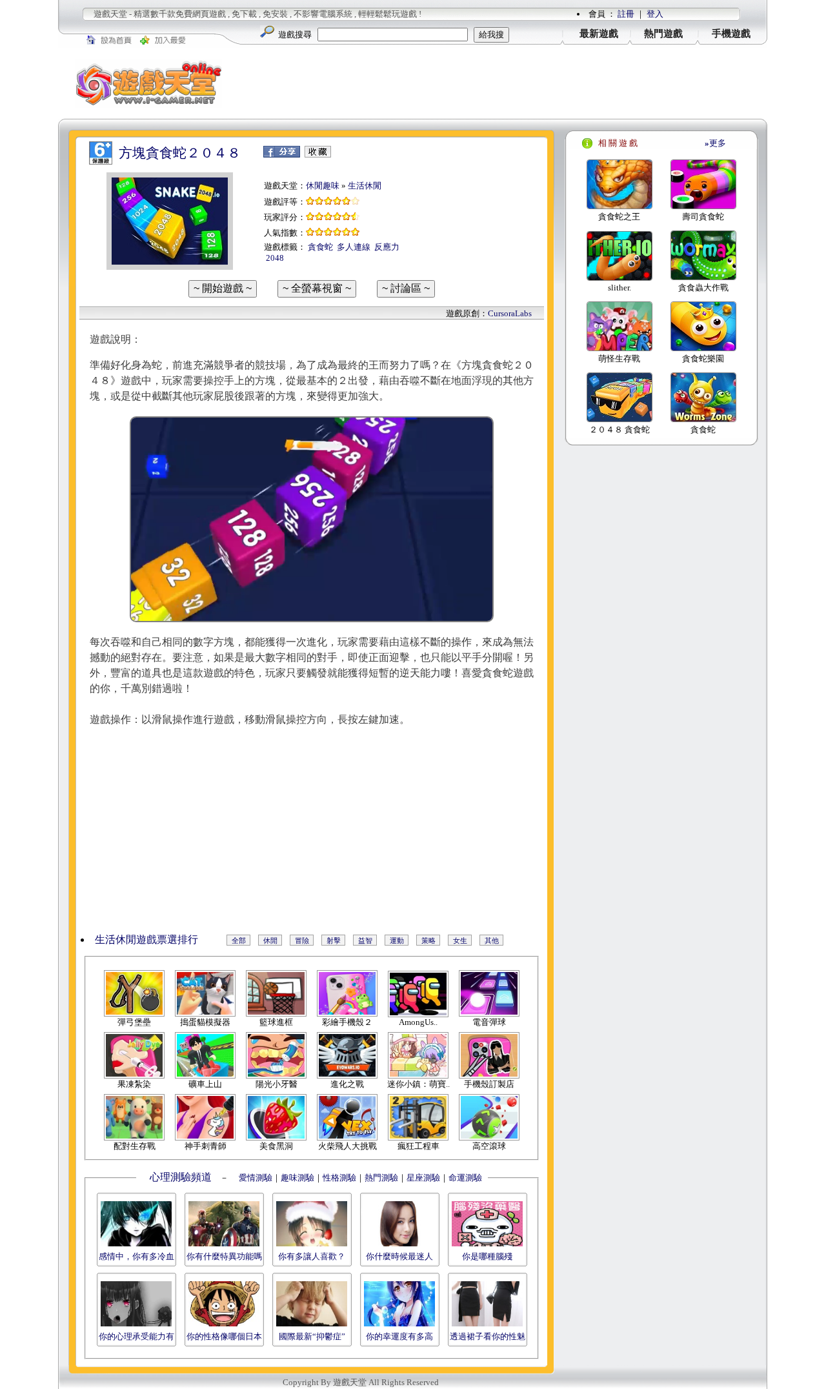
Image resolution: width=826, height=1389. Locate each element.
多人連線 (353, 247)
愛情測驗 (254, 1177)
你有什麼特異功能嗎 (224, 1256)
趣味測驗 (297, 1177)
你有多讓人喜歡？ (311, 1256)
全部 (239, 940)
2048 (275, 258)
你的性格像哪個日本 (224, 1336)
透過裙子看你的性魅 (487, 1336)
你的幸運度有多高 (399, 1336)
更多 (715, 143)
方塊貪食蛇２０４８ (180, 153)
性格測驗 (339, 1177)
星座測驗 (423, 1177)
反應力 (386, 247)
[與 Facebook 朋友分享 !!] (281, 154)
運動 (397, 940)
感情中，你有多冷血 (136, 1256)
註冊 (626, 14)
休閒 (270, 940)
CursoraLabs (510, 313)
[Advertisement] (503, 83)
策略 (428, 940)
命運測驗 (465, 1177)
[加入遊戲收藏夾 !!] (318, 154)
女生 (460, 940)
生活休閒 (364, 185)
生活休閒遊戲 (126, 939)
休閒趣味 (322, 185)
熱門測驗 (381, 1177)
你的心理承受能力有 (136, 1336)
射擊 (334, 940)
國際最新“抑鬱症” (312, 1336)
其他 (492, 940)
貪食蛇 (320, 247)
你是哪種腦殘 (487, 1256)
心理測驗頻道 (181, 1176)
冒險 (302, 940)
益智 (365, 940)
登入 (655, 14)
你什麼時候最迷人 (399, 1256)
